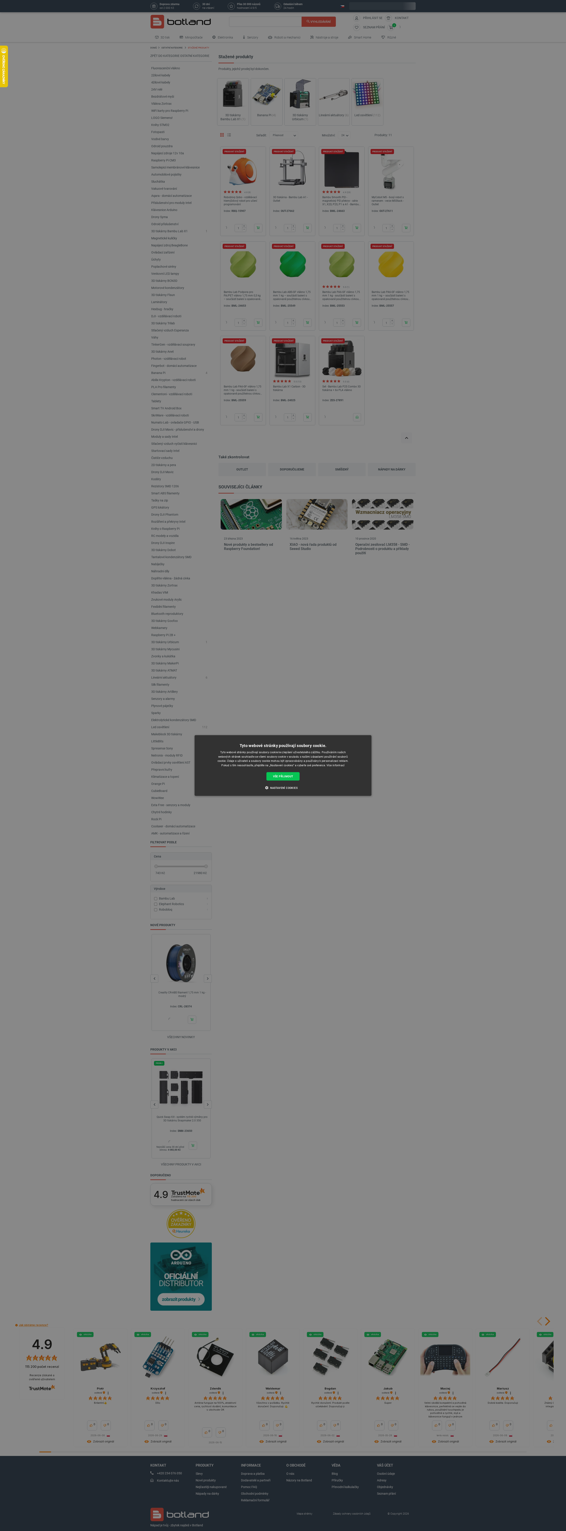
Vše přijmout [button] (283, 776)
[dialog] (283, 765)
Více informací (336, 765)
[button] (283, 787)
